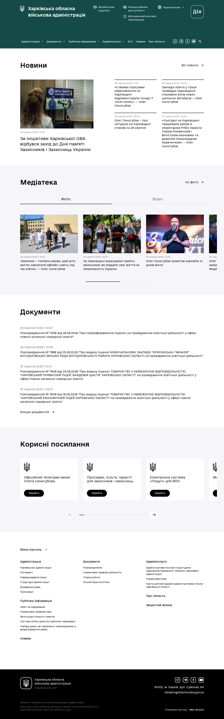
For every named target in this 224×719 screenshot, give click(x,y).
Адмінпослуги (156, 561)
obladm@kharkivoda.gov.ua (184, 692)
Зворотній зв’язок (159, 605)
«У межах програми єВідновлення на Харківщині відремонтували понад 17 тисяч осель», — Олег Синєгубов (133, 96)
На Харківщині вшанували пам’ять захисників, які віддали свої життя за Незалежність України (111, 264)
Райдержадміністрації (33, 577)
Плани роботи (91, 577)
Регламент (26, 572)
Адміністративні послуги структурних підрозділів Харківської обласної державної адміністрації (172, 570)
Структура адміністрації (35, 582)
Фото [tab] (66, 199)
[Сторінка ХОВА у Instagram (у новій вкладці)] (175, 41)
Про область (156, 41)
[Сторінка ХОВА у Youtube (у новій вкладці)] (194, 41)
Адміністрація (30, 561)
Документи (91, 561)
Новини (140, 41)
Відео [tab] (158, 199)
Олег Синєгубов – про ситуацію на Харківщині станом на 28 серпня (132, 124)
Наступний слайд (154, 515)
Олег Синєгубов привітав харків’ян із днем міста (174, 263)
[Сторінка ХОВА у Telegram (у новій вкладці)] (181, 41)
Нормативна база (156, 579)
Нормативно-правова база (35, 611)
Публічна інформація (36, 600)
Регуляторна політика (96, 582)
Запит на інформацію (32, 607)
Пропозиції (26, 592)
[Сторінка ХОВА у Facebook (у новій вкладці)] (187, 41)
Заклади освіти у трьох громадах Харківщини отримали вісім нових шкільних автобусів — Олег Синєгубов (182, 95)
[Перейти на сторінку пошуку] (200, 41)
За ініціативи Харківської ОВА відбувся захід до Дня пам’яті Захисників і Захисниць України (55, 144)
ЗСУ (130, 41)
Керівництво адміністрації (36, 567)
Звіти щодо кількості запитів (37, 616)
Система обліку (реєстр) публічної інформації (48, 621)
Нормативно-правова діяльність (102, 572)
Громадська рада (30, 587)
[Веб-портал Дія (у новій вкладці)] (197, 10)
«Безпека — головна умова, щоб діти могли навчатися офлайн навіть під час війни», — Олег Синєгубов (47, 264)
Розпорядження (92, 567)
